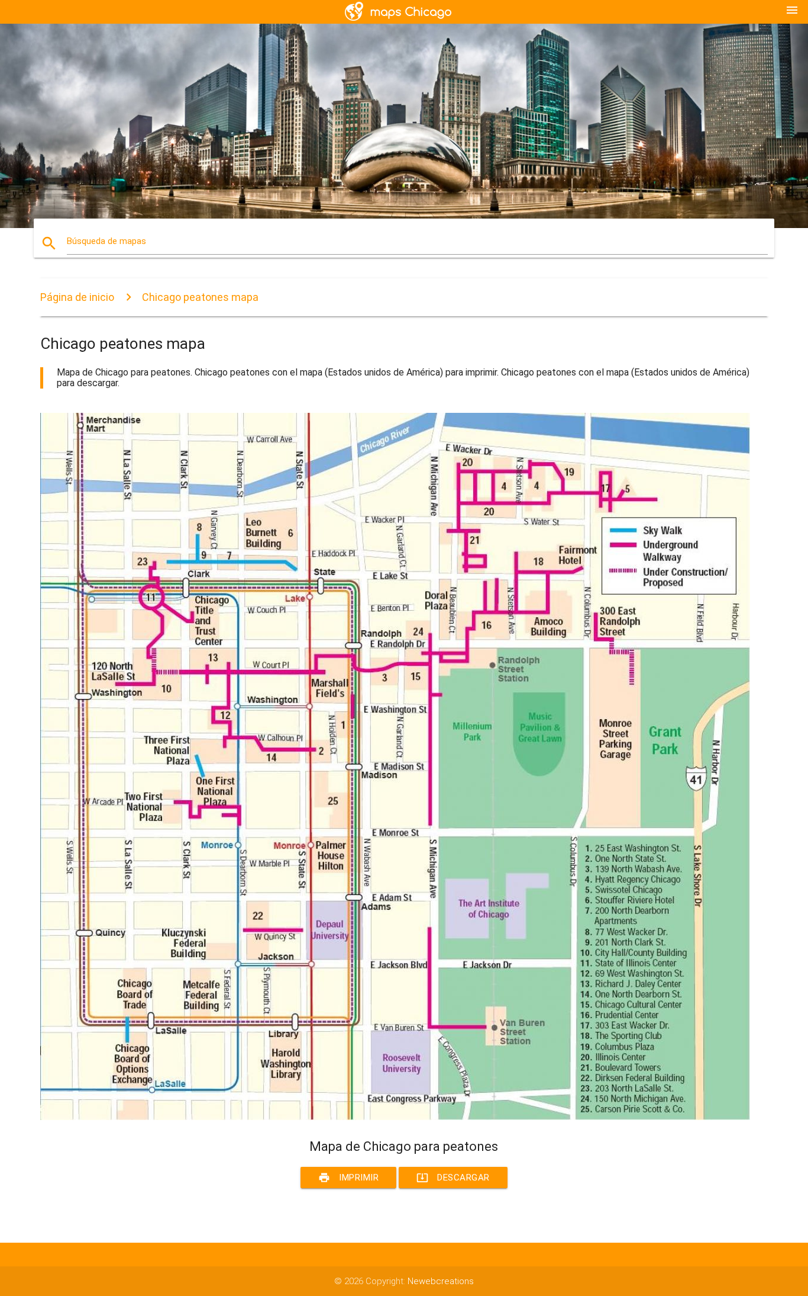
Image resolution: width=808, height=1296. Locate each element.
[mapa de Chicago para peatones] (395, 1117)
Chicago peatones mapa (200, 297)
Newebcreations (441, 1281)
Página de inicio (77, 297)
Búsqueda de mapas (106, 241)
